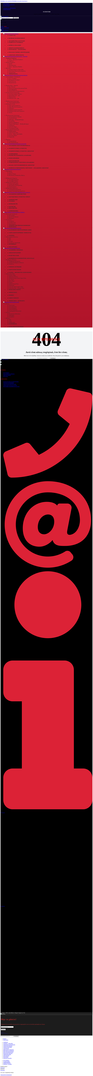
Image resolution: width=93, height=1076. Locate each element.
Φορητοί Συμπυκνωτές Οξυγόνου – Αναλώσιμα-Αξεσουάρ (28, 168)
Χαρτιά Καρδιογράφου (14, 102)
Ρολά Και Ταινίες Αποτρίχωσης (19, 52)
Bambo (10, 64)
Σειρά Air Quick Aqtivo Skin (16, 286)
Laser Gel (12, 35)
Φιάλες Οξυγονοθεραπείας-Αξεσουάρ (21, 165)
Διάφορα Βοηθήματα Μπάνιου (16, 262)
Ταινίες (10, 112)
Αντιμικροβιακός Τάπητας (15, 116)
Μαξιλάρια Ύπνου (15, 289)
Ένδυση (8, 312)
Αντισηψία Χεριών (13, 181)
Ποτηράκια (12, 244)
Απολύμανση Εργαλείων (15, 189)
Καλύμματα (13, 324)
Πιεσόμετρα (13, 208)
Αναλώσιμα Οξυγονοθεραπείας (19, 145)
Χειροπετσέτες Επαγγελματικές (16, 91)
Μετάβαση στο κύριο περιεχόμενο (19, 1)
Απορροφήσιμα (12, 141)
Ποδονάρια (11, 315)
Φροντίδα (8, 68)
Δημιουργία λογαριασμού (6, 1074)
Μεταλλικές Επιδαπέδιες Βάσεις (17, 175)
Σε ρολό (11, 241)
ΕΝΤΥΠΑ (5, 376)
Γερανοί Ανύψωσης (15, 267)
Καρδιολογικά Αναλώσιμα (12, 101)
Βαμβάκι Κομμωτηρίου (17, 38)
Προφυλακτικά (12, 82)
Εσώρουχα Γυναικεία (16, 42)
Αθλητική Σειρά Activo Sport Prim (17, 278)
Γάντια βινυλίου (13, 306)
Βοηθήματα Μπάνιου (11, 259)
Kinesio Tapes (12, 275)
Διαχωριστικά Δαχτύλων (17, 41)
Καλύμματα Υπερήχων (14, 79)
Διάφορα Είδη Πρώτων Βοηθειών (19, 225)
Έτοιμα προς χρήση (13, 184)
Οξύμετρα (12, 206)
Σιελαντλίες (13, 247)
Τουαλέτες (11, 264)
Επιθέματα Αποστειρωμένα (15, 109)
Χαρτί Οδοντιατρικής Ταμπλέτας (20, 232)
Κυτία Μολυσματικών (16, 326)
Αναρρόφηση (13, 154)
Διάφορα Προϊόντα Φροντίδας (16, 69)
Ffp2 (10, 319)
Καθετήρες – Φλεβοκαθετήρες (16, 119)
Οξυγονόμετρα (14, 161)
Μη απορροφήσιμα (13, 142)
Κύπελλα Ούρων (13, 135)
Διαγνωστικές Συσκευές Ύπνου (19, 197)
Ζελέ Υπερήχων (13, 78)
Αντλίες (11, 172)
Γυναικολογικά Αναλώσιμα (12, 92)
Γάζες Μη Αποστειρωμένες (15, 107)
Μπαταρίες (11, 218)
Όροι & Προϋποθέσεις (4, 1033)
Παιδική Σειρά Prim (14, 284)
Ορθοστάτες (13, 292)
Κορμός (11, 282)
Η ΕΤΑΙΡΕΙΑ (6, 372)
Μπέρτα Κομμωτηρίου (16, 48)
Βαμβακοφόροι (12, 131)
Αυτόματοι (11, 221)
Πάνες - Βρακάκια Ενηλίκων (16, 59)
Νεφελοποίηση (14, 158)
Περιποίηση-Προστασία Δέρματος (17, 71)
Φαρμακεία (12, 227)
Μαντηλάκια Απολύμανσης (15, 185)
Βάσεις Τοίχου (12, 174)
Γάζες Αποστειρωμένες (14, 105)
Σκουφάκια (11, 316)
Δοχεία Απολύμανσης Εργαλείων (17, 191)
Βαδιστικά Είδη (14, 255)
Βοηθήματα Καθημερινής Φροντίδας (21, 258)
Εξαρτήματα (9, 171)
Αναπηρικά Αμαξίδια (16, 250)
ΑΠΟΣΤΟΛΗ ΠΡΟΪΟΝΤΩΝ (9, 384)
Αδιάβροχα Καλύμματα (14, 261)
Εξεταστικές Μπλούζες (14, 314)
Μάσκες (8, 318)
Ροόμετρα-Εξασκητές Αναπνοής (20, 155)
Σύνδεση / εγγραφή (7, 1064)
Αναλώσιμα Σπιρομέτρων (17, 194)
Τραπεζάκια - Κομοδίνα (17, 300)
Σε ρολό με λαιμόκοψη (14, 242)
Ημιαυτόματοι (12, 224)
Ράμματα (8, 139)
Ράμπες (11, 295)
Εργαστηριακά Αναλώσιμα (12, 129)
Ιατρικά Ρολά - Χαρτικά (12, 85)
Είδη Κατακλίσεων (15, 269)
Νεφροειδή (11, 137)
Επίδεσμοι (11, 108)
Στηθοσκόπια (13, 211)
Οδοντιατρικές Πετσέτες (12, 237)
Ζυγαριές (12, 201)
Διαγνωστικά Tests (13, 132)
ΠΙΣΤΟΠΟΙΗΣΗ (7, 375)
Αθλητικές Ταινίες (13, 276)
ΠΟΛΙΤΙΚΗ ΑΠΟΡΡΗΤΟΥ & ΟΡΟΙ (11, 386)
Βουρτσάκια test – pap (14, 95)
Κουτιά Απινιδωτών (13, 217)
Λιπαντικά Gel (12, 81)
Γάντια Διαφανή (12, 308)
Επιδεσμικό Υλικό (10, 104)
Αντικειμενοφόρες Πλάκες (15, 94)
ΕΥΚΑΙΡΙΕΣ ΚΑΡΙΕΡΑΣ (9, 374)
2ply (10, 238)
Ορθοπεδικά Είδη (10, 274)
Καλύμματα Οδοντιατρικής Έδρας (20, 230)
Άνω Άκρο (11, 279)
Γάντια (7, 304)
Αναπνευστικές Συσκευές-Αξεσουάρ (21, 151)
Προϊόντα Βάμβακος (14, 122)
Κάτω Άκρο (11, 281)
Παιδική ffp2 (12, 322)
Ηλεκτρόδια (12, 215)
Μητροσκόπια (12, 97)
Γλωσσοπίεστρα (13, 118)
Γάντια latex (12, 305)
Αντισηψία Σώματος (14, 179)
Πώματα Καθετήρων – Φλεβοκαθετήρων (19, 124)
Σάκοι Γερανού (14, 298)
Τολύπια (11, 235)
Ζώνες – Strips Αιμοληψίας (15, 134)
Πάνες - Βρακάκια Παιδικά (15, 66)
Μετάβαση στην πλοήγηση (6, 1)
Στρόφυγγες (12, 125)
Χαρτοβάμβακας (13, 89)
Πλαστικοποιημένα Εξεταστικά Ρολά (18, 88)
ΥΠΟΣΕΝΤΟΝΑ (13, 74)
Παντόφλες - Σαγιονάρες (17, 49)
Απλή (10, 321)
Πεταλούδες (12, 121)
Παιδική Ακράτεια (10, 62)
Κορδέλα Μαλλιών (15, 45)
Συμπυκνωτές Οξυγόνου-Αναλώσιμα (21, 162)
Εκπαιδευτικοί (12, 222)
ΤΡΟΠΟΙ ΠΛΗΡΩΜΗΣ (8, 383)
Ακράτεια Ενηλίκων (11, 58)
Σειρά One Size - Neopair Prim (16, 288)
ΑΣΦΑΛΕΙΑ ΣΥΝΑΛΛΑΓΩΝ (10, 385)
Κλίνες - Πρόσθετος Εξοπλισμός (20, 272)
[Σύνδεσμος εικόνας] (4, 359)
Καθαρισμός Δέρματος (11, 178)
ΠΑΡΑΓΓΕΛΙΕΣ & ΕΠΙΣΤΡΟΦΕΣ (11, 381)
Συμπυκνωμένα (12, 186)
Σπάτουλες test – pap (14, 98)
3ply (10, 239)
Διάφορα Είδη (13, 199)
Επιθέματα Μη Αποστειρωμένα (16, 111)
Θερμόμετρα (13, 204)
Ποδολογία (11, 285)
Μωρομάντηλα (12, 65)
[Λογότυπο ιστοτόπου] (4, 16)
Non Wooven (12, 87)
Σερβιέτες (11, 61)
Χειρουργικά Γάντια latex (15, 311)
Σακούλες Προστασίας (16, 55)
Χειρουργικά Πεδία (13, 128)
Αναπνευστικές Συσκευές (18, 148)
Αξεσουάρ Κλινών (15, 252)
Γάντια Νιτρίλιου (13, 309)
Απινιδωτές (9, 219)
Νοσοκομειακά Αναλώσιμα (12, 115)
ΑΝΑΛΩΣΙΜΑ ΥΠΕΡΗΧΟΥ (13, 77)
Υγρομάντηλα (12, 72)
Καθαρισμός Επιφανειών (12, 182)
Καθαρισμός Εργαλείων (12, 188)
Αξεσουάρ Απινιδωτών (11, 214)
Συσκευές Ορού (13, 126)
